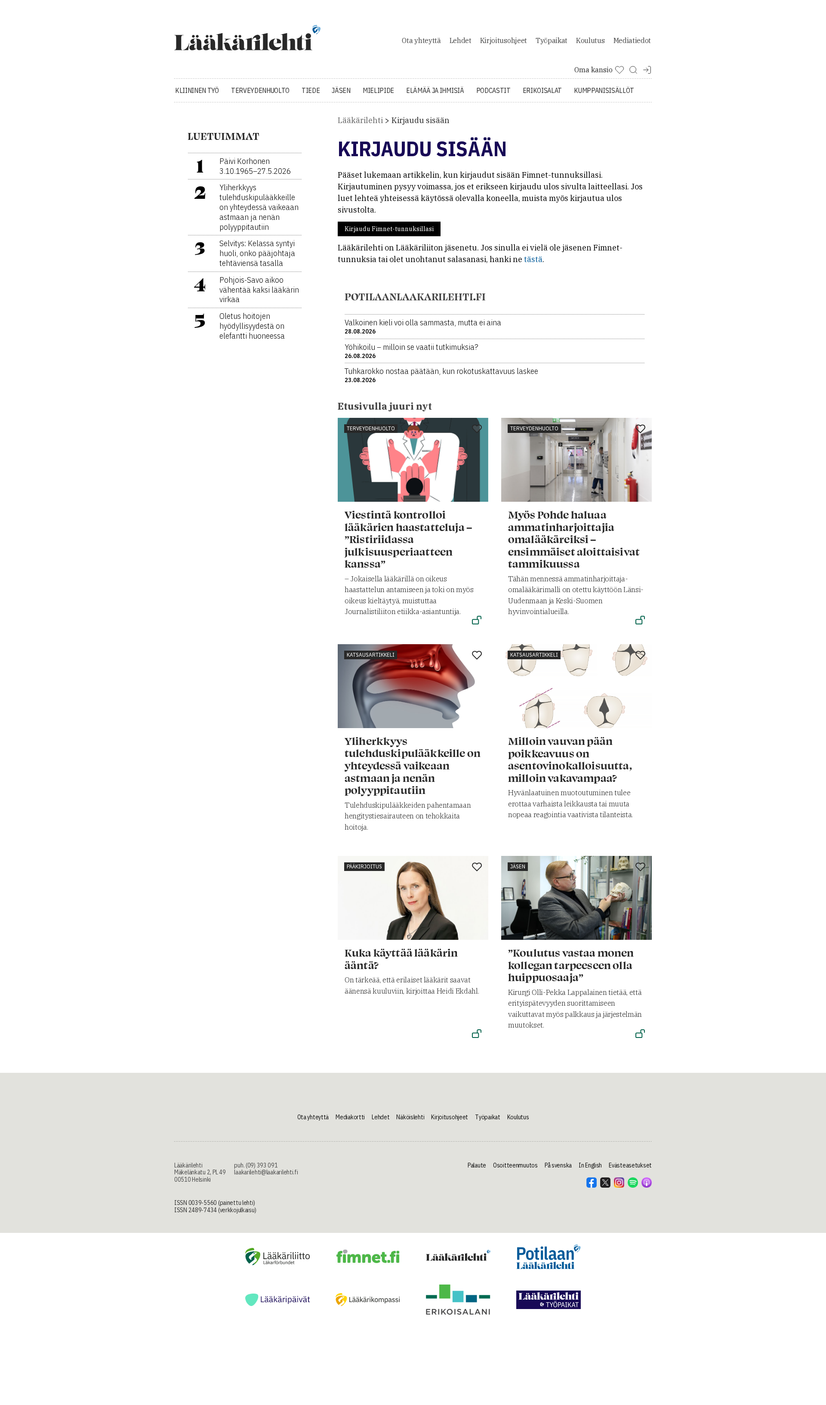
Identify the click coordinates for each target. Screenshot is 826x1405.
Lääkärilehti (360, 120)
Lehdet (461, 40)
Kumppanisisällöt (604, 90)
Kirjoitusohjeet (503, 40)
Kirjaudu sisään (420, 120)
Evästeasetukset (630, 1165)
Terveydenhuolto (260, 90)
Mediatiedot (632, 40)
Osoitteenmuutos (515, 1165)
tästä (533, 259)
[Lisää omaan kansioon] (477, 429)
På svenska (558, 1165)
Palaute (477, 1165)
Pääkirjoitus (364, 866)
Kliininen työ (197, 90)
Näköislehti (410, 1117)
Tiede (311, 90)
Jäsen (341, 90)
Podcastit (493, 90)
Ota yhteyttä (421, 40)
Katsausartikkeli (371, 654)
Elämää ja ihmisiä (435, 90)
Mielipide (378, 90)
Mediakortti (350, 1117)
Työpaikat (551, 40)
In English (590, 1165)
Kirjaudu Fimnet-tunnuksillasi (389, 229)
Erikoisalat (542, 90)
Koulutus (590, 40)
